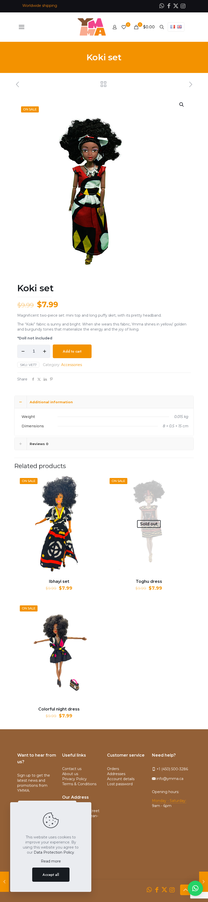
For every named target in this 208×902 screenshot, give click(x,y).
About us (70, 774)
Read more (51, 861)
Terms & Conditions (79, 784)
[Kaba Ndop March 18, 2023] (4, 882)
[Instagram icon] (183, 6)
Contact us (71, 768)
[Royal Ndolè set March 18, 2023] (203, 882)
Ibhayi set (59, 581)
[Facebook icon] (168, 6)
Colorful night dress (59, 709)
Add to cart (72, 351)
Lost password (120, 784)
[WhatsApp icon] (161, 6)
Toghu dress (149, 581)
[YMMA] (92, 27)
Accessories (71, 364)
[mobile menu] (21, 27)
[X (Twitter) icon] (176, 6)
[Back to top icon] (185, 890)
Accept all (51, 874)
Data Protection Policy (54, 852)
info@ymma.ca (169, 778)
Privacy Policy (74, 779)
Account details (120, 779)
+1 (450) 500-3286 (171, 769)
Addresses (116, 774)
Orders (113, 768)
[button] (195, 888)
